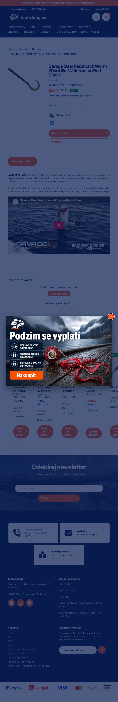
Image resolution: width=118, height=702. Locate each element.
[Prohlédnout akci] (59, 351)
